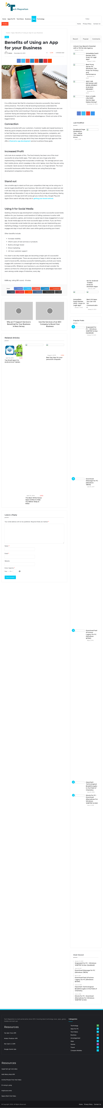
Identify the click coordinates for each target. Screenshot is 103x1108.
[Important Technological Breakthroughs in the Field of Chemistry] (78, 785)
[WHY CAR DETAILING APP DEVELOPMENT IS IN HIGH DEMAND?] (78, 84)
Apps (34, 19)
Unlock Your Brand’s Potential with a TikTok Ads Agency (84, 47)
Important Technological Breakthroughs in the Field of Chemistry (91, 786)
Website (7, 561)
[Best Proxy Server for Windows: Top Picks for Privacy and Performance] (78, 67)
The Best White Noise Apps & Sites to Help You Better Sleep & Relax (33, 500)
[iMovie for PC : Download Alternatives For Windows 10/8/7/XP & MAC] (78, 869)
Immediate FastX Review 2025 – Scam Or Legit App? (92, 56)
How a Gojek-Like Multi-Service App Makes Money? (91, 99)
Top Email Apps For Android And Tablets (12, 361)
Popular (86, 39)
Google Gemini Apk (10, 1049)
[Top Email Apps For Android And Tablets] (13, 350)
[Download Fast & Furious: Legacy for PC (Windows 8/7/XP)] (78, 705)
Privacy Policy (87, 24)
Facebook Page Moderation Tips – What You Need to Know (79, 133)
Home (4, 19)
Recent (75, 39)
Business (28, 19)
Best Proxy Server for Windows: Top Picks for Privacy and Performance (92, 69)
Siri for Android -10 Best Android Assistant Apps (92, 284)
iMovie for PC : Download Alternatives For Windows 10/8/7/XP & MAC (92, 799)
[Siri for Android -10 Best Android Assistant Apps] (92, 204)
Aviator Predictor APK (11, 1038)
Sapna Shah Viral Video (9, 1096)
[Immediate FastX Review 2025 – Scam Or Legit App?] (78, 56)
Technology (40, 19)
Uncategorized (75, 1038)
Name (7, 546)
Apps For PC (11, 19)
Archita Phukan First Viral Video (11, 1080)
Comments (96, 39)
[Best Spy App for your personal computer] (55, 349)
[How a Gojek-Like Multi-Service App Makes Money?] (78, 99)
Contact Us (96, 24)
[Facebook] (79, 113)
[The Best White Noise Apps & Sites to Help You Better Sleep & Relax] (34, 419)
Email (7, 553)
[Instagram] (93, 113)
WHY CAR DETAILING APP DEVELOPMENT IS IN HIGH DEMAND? (91, 85)
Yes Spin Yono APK (10, 1033)
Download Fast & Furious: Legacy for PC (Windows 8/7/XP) (91, 634)
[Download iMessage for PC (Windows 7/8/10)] (78, 553)
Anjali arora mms (7, 1090)
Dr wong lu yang (7, 1085)
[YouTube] (88, 113)
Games (73, 1044)
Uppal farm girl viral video (9, 1069)
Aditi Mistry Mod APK (8, 1074)
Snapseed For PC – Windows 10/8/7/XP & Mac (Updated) (92, 330)
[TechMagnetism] (17, 8)
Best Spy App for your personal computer (54, 358)
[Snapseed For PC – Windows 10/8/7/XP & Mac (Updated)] (78, 401)
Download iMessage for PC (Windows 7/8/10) (92, 482)
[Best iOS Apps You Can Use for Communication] (92, 294)
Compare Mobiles (76, 1050)
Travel (73, 1047)
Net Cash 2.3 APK (9, 1044)
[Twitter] (83, 113)
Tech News (20, 19)
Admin (10, 53)
